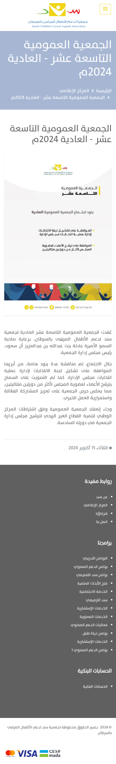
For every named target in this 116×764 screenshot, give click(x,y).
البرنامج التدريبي (95, 558)
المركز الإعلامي (74, 90)
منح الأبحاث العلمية (92, 583)
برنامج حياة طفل (95, 633)
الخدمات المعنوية (94, 617)
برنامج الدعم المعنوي (91, 567)
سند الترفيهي (97, 600)
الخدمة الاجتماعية (93, 592)
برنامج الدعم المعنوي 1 (90, 650)
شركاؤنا (102, 514)
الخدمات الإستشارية (92, 608)
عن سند (102, 497)
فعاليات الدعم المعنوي (89, 625)
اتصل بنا (102, 522)
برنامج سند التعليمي (92, 575)
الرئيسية (104, 90)
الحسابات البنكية (95, 686)
